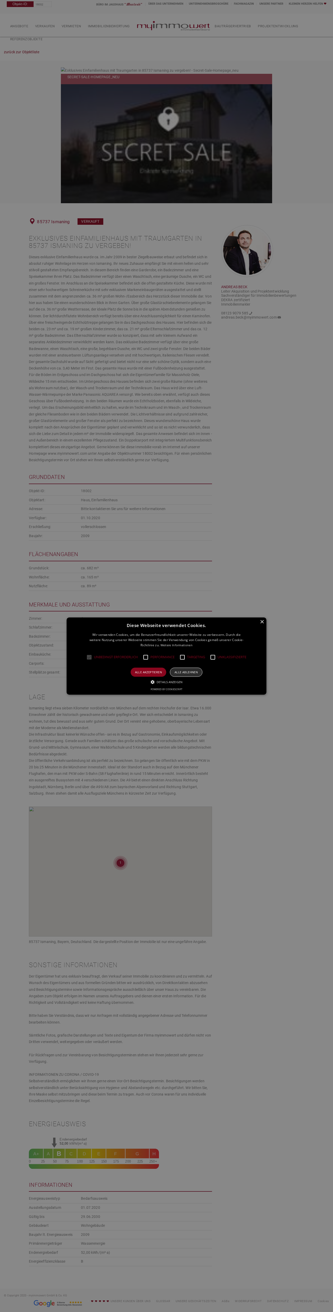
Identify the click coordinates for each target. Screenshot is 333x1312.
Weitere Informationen (177, 645)
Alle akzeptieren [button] (148, 672)
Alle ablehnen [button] (186, 672)
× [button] (262, 622)
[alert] (166, 656)
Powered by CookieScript (166, 689)
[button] (89, 657)
